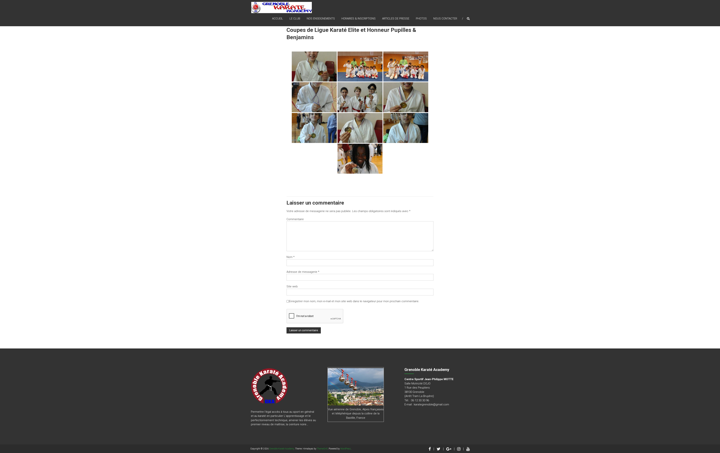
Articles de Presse (395, 18)
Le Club (295, 18)
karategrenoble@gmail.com (431, 404)
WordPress (345, 448)
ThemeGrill (322, 448)
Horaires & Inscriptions (358, 18)
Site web (292, 286)
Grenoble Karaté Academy (281, 448)
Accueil (277, 18)
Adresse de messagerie (302, 272)
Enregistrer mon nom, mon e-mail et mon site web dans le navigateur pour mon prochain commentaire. (354, 301)
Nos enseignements (321, 18)
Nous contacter (445, 18)
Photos (421, 18)
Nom (290, 257)
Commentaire (295, 219)
